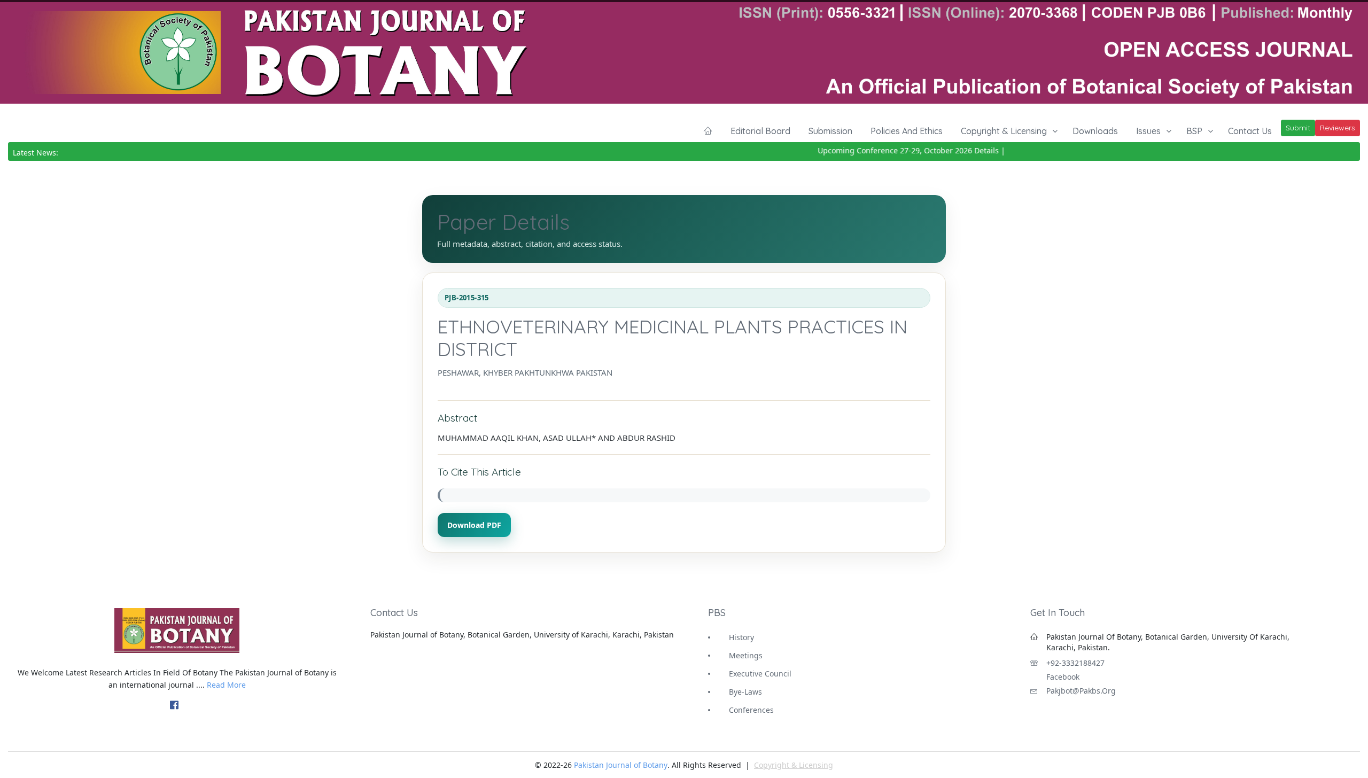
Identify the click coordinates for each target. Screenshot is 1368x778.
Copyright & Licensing (1004, 131)
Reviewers (1337, 128)
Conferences (751, 710)
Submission (830, 131)
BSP (1194, 131)
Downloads (1095, 131)
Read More (226, 685)
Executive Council (760, 673)
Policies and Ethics (906, 131)
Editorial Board (760, 131)
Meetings (746, 655)
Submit (1298, 128)
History (741, 637)
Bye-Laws (745, 692)
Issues (1148, 131)
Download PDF (474, 525)
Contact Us (1250, 131)
